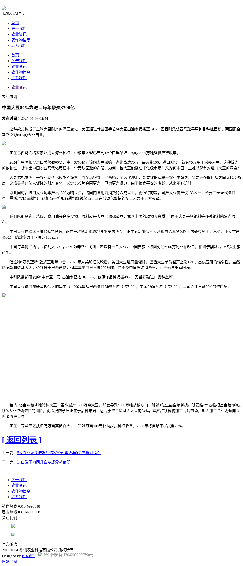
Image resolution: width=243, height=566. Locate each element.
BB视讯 (28, 556)
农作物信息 (20, 40)
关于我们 (19, 29)
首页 (15, 23)
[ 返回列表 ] (21, 440)
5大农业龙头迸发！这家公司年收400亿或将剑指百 (59, 453)
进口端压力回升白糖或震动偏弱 (43, 462)
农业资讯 (19, 34)
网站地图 (9, 562)
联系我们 (19, 46)
